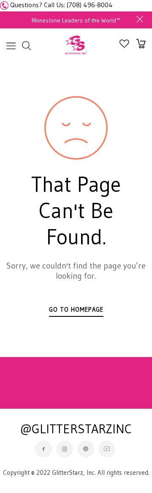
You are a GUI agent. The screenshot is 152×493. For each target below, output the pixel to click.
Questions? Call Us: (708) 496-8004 (61, 4)
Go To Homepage (76, 309)
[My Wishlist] (124, 45)
